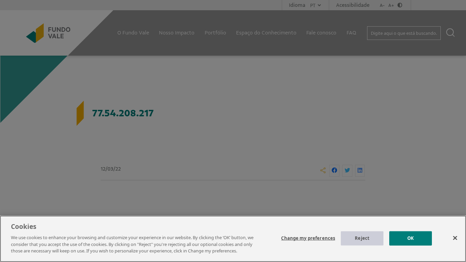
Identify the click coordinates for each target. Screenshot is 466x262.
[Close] (455, 237)
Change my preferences (308, 238)
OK (410, 238)
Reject (362, 238)
